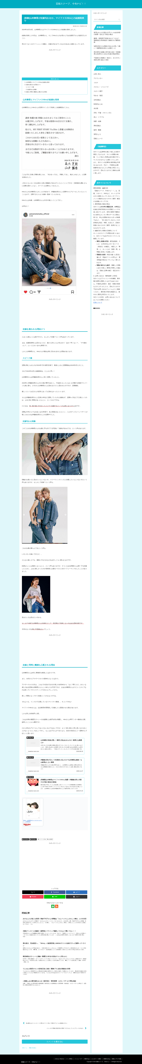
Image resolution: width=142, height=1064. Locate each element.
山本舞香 (51, 839)
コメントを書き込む (54, 1042)
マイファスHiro (42, 839)
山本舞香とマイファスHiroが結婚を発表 (37, 82)
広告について (97, 302)
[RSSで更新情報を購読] (56, 906)
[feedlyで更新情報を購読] (52, 906)
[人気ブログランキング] (96, 308)
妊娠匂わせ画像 (31, 89)
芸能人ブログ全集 (116, 1058)
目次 (52, 79)
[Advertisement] (55, 62)
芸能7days (87, 1058)
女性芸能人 (26, 839)
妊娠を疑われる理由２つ (33, 84)
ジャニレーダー (79, 1058)
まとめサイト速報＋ (96, 1058)
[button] (76, 897)
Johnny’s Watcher (59, 1058)
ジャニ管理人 (69, 1058)
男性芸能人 (33, 839)
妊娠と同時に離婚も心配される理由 (36, 92)
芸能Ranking (107, 1058)
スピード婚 (30, 87)
